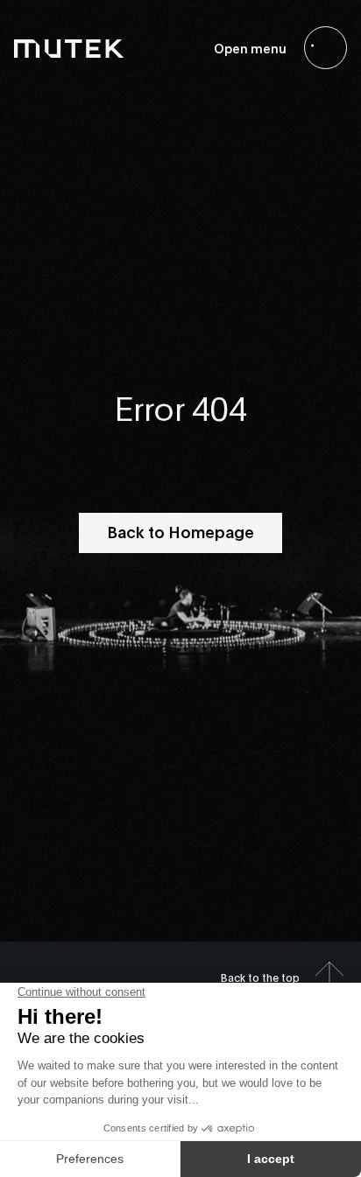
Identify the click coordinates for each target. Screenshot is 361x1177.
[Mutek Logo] (69, 48)
